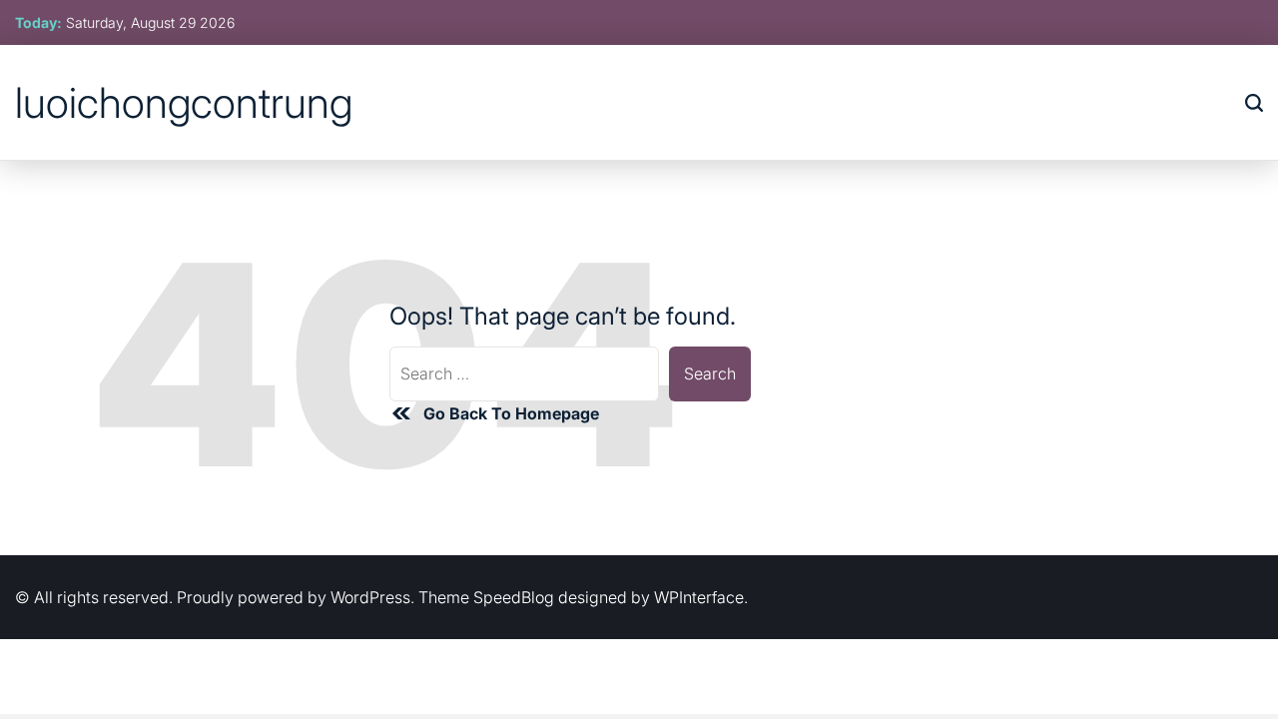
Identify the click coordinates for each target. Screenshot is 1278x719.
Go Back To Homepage (511, 413)
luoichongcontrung (183, 103)
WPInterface (699, 597)
